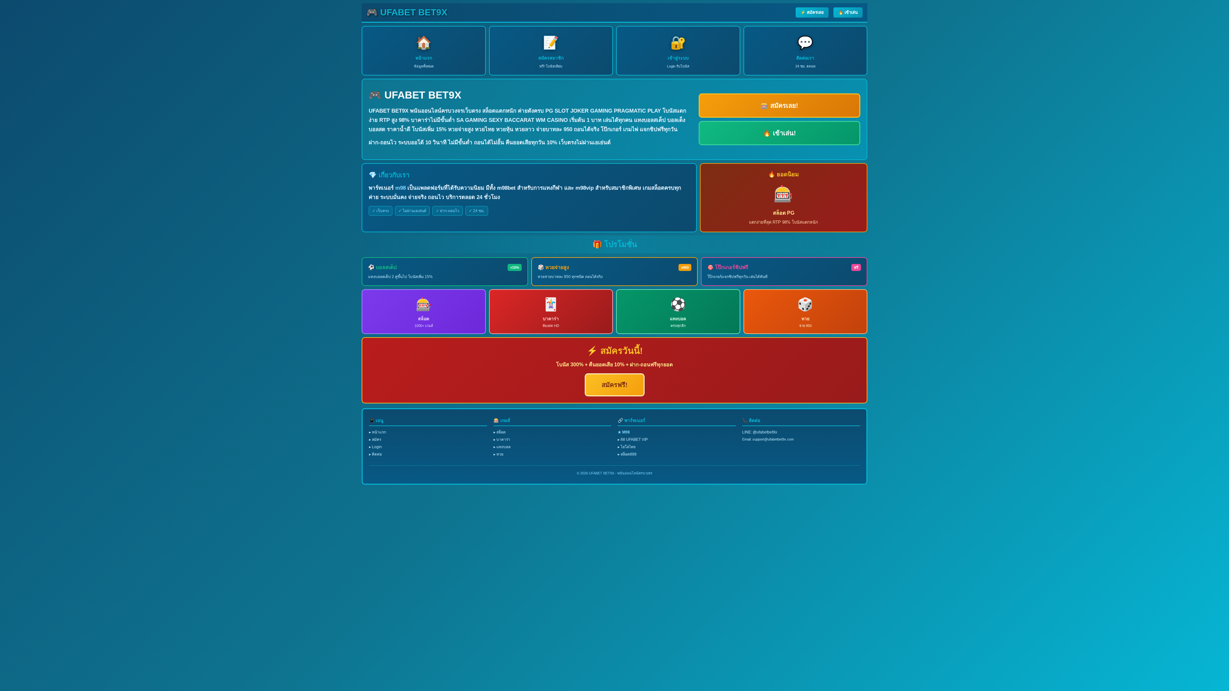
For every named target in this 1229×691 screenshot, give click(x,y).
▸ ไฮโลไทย (627, 447)
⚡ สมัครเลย (812, 12)
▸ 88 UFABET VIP (633, 439)
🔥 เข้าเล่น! (779, 133)
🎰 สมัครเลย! (779, 105)
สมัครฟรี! (615, 384)
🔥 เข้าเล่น (848, 12)
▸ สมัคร (375, 439)
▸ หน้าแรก (377, 432)
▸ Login (375, 447)
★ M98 (624, 432)
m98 (400, 188)
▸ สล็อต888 (627, 454)
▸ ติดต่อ (375, 454)
